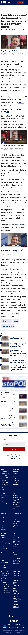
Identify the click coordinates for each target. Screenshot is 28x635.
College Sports (5, 529)
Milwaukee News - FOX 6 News (17, 557)
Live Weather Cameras (16, 472)
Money (3, 533)
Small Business (5, 547)
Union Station (4, 507)
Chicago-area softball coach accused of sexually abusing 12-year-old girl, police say (9, 417)
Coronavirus (16, 537)
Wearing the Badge (4, 559)
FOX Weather (16, 484)
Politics (15, 493)
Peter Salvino (15, 61)
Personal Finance (5, 543)
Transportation (5, 495)
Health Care (16, 544)
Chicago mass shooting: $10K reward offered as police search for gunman (9, 396)
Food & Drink (16, 521)
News (16, 321)
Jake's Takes (16, 516)
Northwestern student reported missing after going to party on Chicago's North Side (13, 249)
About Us (4, 571)
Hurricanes (15, 482)
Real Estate (4, 545)
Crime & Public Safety (5, 478)
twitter (15, 616)
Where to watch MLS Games (17, 607)
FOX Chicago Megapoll (4, 485)
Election (15, 495)
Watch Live (20, 2)
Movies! (15, 523)
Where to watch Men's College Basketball (17, 595)
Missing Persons (8, 326)
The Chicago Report (16, 500)
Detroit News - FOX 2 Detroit (16, 561)
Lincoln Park (22, 29)
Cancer (14, 535)
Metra (2, 501)
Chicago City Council (16, 508)
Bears (2, 516)
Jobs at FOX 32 (5, 586)
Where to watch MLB (17, 582)
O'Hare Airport (4, 503)
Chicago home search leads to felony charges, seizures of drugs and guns (18, 344)
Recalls (14, 546)
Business (3, 535)
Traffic (3, 493)
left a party (14, 97)
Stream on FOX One (16, 572)
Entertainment (18, 514)
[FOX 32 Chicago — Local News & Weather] (5, 2)
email (18, 616)
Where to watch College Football (17, 579)
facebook (9, 616)
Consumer (3, 537)
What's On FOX (16, 518)
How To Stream (5, 573)
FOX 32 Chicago (15, 29)
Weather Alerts (16, 475)
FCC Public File (5, 590)
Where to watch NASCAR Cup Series (17, 587)
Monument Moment (4, 564)
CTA (2, 499)
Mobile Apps (4, 575)
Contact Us (4, 580)
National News (5, 473)
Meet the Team (5, 584)
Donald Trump (16, 502)
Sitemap (3, 594)
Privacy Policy (15, 457)
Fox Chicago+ (16, 519)
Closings (15, 477)
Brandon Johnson (17, 506)
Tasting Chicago (5, 562)
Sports (3, 514)
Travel (2, 497)
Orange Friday (4, 567)
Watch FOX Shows (15, 526)
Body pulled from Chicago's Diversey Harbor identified (12, 146)
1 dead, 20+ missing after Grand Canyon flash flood (9, 402)
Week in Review (5, 557)
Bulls (2, 519)
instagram (12, 616)
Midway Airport (5, 505)
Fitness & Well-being (16, 541)
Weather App (16, 480)
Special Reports (5, 482)
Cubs (2, 521)
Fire (2, 525)
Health (15, 533)
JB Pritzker (15, 504)
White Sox (3, 523)
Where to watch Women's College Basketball (17, 599)
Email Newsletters (4, 578)
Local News (4, 471)
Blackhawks (4, 518)
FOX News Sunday (4, 488)
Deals (2, 539)
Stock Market (4, 548)
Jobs (2, 541)
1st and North (4, 555)
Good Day (3, 480)
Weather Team (16, 479)
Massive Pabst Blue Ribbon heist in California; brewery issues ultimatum (9, 410)
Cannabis (15, 539)
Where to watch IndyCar (17, 590)
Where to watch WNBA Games (17, 603)
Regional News (16, 554)
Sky (2, 527)
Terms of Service (15, 458)
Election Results (17, 497)
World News (4, 475)
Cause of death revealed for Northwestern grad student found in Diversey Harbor (13, 51)
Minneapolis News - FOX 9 (16, 564)
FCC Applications (5, 592)
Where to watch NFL (17, 576)
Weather (16, 469)
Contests (3, 582)
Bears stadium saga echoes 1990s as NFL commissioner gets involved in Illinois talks (9, 424)
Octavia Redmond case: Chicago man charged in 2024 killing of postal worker (18, 360)
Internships (4, 588)
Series (3, 553)
